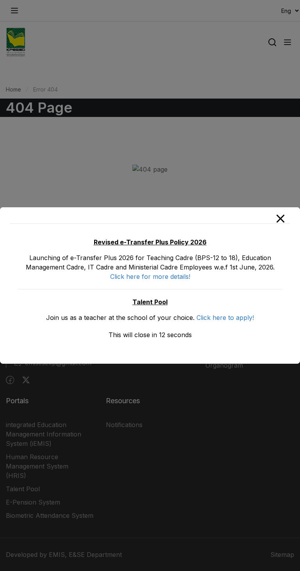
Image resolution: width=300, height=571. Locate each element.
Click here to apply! (225, 317)
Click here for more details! (150, 276)
